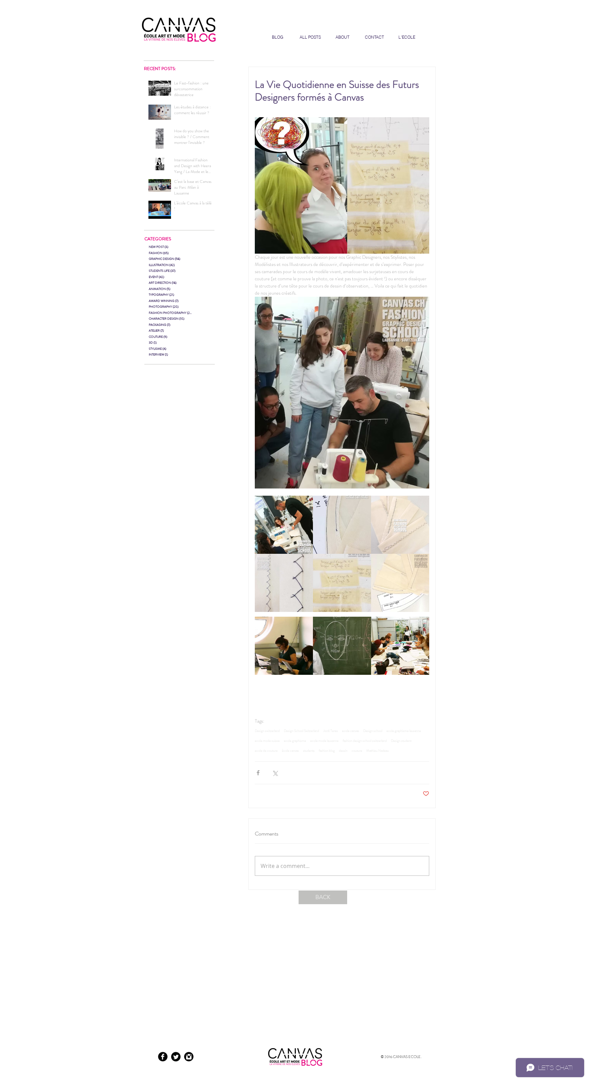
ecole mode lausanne (324, 741)
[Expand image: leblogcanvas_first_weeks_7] (342, 583)
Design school (372, 731)
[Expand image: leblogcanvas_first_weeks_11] (342, 525)
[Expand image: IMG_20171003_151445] (342, 646)
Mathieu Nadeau (377, 751)
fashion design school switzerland (365, 741)
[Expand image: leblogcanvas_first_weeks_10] (400, 525)
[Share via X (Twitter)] (275, 772)
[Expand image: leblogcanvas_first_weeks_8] (400, 583)
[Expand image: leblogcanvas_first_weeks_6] (284, 646)
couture (357, 751)
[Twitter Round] (176, 1056)
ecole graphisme (295, 741)
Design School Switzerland (301, 731)
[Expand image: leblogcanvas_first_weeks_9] (284, 583)
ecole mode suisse (267, 741)
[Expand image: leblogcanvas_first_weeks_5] (284, 525)
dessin (343, 751)
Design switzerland (267, 731)
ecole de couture (266, 751)
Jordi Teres (330, 731)
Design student (401, 741)
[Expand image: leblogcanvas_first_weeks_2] (400, 646)
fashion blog (327, 751)
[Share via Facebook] (258, 772)
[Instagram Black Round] (189, 1056)
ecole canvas (350, 731)
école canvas (290, 751)
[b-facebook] (163, 1056)
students (309, 751)
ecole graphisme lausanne (403, 731)
